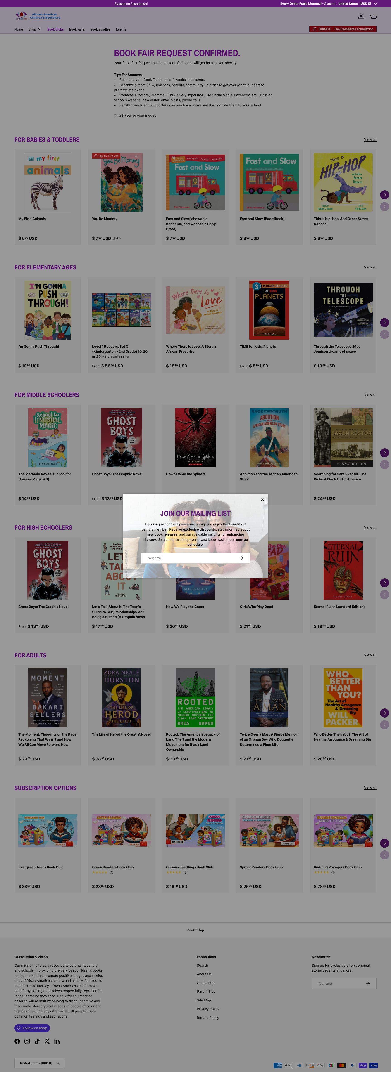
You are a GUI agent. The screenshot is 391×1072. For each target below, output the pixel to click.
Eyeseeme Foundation (186, 3)
